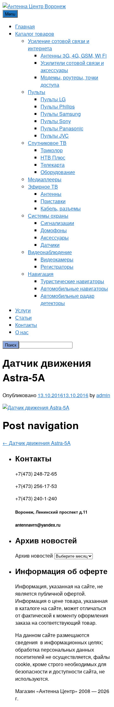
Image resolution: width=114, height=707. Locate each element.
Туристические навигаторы (72, 281)
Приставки (53, 201)
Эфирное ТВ (43, 186)
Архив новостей (34, 555)
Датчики (50, 244)
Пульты (36, 92)
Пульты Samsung (61, 113)
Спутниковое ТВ (47, 143)
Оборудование (58, 172)
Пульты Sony (56, 121)
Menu (10, 14)
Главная (25, 26)
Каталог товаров (34, 33)
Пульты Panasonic (62, 128)
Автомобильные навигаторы (74, 288)
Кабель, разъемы (61, 208)
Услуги (23, 310)
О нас (21, 332)
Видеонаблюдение (50, 252)
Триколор (52, 150)
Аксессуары (55, 237)
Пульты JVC (55, 135)
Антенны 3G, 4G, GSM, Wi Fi (74, 55)
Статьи (23, 317)
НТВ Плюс (53, 157)
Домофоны (54, 230)
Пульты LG (53, 99)
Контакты (26, 324)
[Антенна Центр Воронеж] (34, 6)
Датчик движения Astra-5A (37, 443)
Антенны (51, 193)
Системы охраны (48, 215)
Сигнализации (57, 223)
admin (103, 395)
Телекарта (53, 164)
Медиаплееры (44, 179)
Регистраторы (57, 266)
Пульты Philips (58, 106)
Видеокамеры (57, 259)
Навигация (41, 274)
